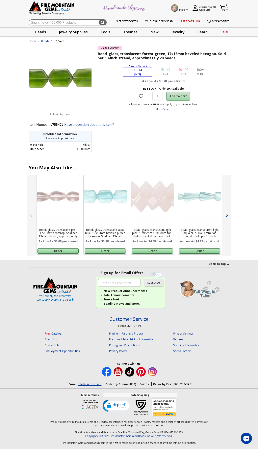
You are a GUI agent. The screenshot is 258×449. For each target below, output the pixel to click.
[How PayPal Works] (164, 408)
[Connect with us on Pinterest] (141, 371)
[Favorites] (142, 96)
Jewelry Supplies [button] (73, 31)
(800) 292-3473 (182, 384)
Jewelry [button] (178, 31)
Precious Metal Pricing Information (131, 339)
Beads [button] (40, 31)
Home (33, 41)
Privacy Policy (118, 351)
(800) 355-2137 (139, 384)
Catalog (53, 333)
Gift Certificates (127, 21)
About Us (51, 339)
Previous (31, 215)
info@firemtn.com (90, 384)
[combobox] (68, 22)
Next (226, 215)
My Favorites (220, 21)
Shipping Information (186, 345)
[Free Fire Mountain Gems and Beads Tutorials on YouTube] (118, 371)
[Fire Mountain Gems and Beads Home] (52, 8)
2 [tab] (101, 258)
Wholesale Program (159, 21)
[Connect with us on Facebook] (107, 371)
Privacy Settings (183, 333)
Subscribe (153, 282)
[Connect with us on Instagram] (152, 371)
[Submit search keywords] (103, 22)
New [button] (154, 31)
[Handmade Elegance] (124, 7)
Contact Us (52, 345)
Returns (178, 339)
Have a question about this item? (89, 124)
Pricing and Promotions (124, 345)
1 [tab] (39, 258)
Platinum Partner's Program (127, 333)
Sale (224, 31)
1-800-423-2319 (129, 326)
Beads (45, 41)
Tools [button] (105, 31)
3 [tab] (163, 258)
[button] (117, 405)
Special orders (182, 351)
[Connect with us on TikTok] (130, 371)
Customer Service (129, 319)
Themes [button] (130, 31)
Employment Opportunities (62, 351)
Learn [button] (203, 31)
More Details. (163, 109)
